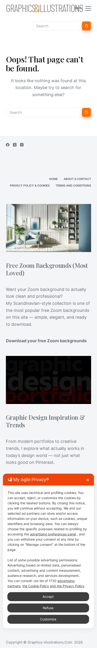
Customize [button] (48, 619)
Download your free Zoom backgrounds (46, 340)
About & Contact (77, 179)
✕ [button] (87, 479)
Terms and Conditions (73, 185)
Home (53, 179)
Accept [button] (48, 597)
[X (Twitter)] (14, 145)
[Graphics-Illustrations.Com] (45, 8)
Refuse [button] (48, 608)
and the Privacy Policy (67, 586)
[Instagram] (22, 145)
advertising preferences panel (53, 534)
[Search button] (86, 25)
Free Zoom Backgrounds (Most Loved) (47, 269)
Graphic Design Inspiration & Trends (45, 421)
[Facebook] (7, 145)
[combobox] (44, 112)
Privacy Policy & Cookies (30, 185)
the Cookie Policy (35, 586)
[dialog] (48, 551)
